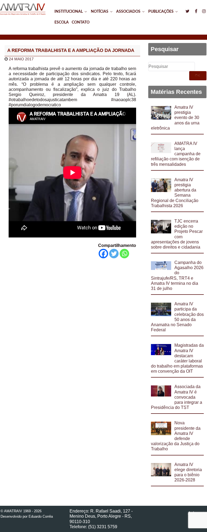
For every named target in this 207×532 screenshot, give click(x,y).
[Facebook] (103, 253)
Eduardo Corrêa (41, 516)
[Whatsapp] (124, 253)
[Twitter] (114, 253)
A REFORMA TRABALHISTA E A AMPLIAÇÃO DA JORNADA (70, 50)
